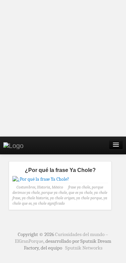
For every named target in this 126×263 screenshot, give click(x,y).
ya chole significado (49, 203)
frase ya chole (79, 187)
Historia (43, 187)
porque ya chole (54, 192)
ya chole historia (35, 198)
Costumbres (25, 187)
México (57, 187)
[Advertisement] (63, 68)
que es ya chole (80, 192)
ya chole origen (62, 198)
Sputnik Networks (83, 248)
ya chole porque (89, 198)
